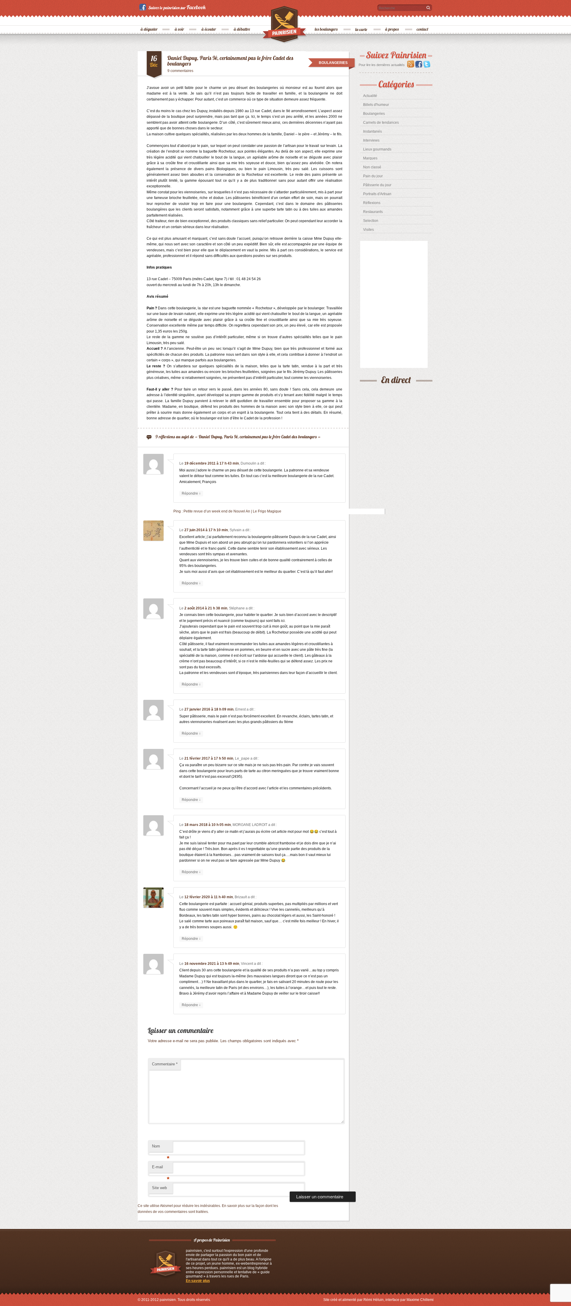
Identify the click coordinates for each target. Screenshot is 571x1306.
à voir (180, 19)
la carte (362, 19)
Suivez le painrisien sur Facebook (173, 7)
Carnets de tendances (381, 122)
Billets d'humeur (376, 105)
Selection (370, 221)
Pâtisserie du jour (377, 185)
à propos (392, 19)
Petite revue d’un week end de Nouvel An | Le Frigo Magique (232, 511)
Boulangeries (374, 114)
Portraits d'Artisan (377, 194)
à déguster (149, 19)
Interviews (371, 140)
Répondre (191, 493)
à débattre (242, 19)
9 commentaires (180, 71)
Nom (161, 1148)
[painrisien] (285, 26)
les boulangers (326, 19)
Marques (370, 158)
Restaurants (373, 212)
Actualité (370, 96)
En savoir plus (198, 1281)
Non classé (372, 167)
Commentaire (165, 1064)
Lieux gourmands (377, 149)
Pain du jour (373, 176)
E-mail (161, 1169)
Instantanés (372, 131)
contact (422, 19)
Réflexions (371, 203)
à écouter (208, 19)
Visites (368, 230)
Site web (159, 1188)
